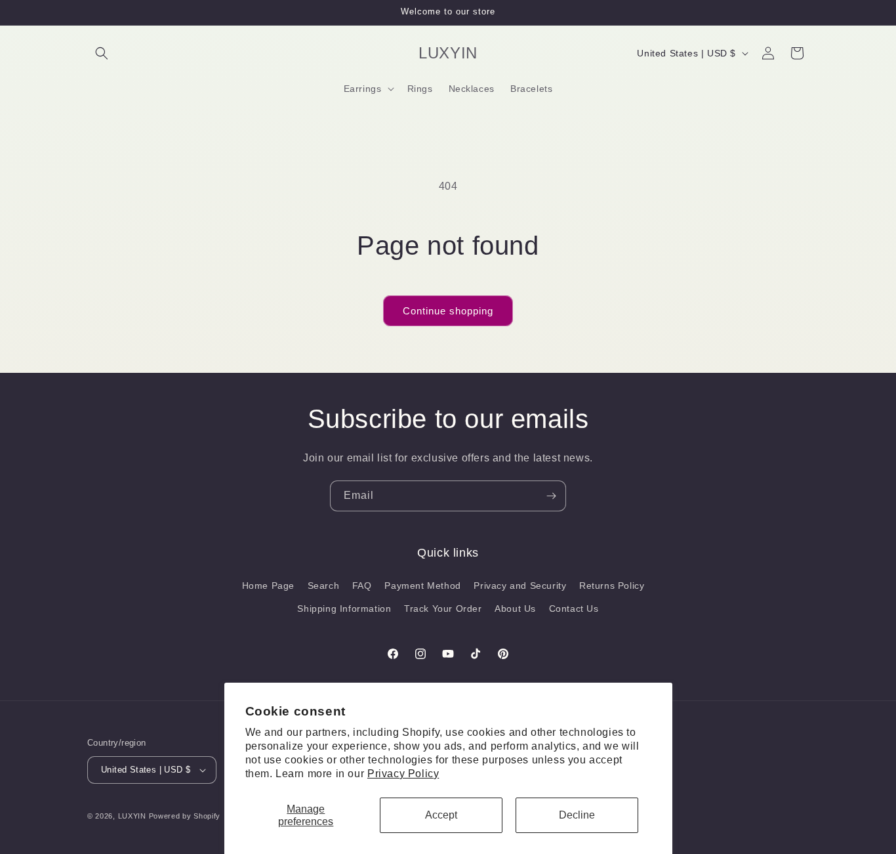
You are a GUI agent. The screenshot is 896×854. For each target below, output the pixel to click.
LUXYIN (132, 816)
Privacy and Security (520, 585)
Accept (441, 815)
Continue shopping (448, 310)
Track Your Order (443, 608)
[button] (101, 53)
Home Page (268, 585)
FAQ (362, 585)
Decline (577, 815)
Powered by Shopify (185, 816)
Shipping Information (344, 608)
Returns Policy (611, 585)
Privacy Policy (403, 773)
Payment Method (422, 585)
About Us (515, 608)
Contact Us (574, 608)
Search (324, 585)
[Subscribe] (551, 495)
